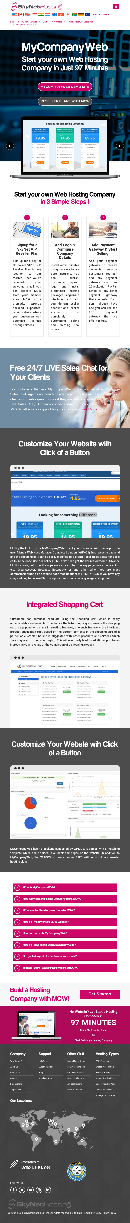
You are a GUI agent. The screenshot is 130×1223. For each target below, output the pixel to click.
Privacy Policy (101, 1212)
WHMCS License (74, 1090)
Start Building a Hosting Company (93, 1040)
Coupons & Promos (75, 1078)
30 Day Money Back (76, 1067)
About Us (14, 1067)
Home (13, 22)
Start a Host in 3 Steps (52, 22)
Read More (89, 409)
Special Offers (101, 14)
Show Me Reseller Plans (93, 1030)
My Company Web (29, 22)
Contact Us (15, 1072)
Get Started (100, 994)
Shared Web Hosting (105, 1067)
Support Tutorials (46, 1067)
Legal (87, 1212)
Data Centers (16, 1084)
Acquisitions (15, 1090)
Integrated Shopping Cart (27, 25)
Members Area (45, 1078)
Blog (41, 1072)
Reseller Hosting (103, 1072)
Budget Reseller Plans (105, 1084)
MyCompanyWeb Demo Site (65, 86)
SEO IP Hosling (102, 1061)
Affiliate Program (74, 1084)
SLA (113, 1212)
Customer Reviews (75, 1072)
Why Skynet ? (16, 1061)
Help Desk (43, 1061)
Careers (13, 1078)
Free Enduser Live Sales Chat (81, 22)
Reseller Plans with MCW (65, 101)
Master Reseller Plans (105, 1078)
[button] (10, 146)
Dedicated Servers (104, 1090)
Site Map (77, 1212)
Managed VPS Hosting (105, 1095)
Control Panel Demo (76, 1061)
